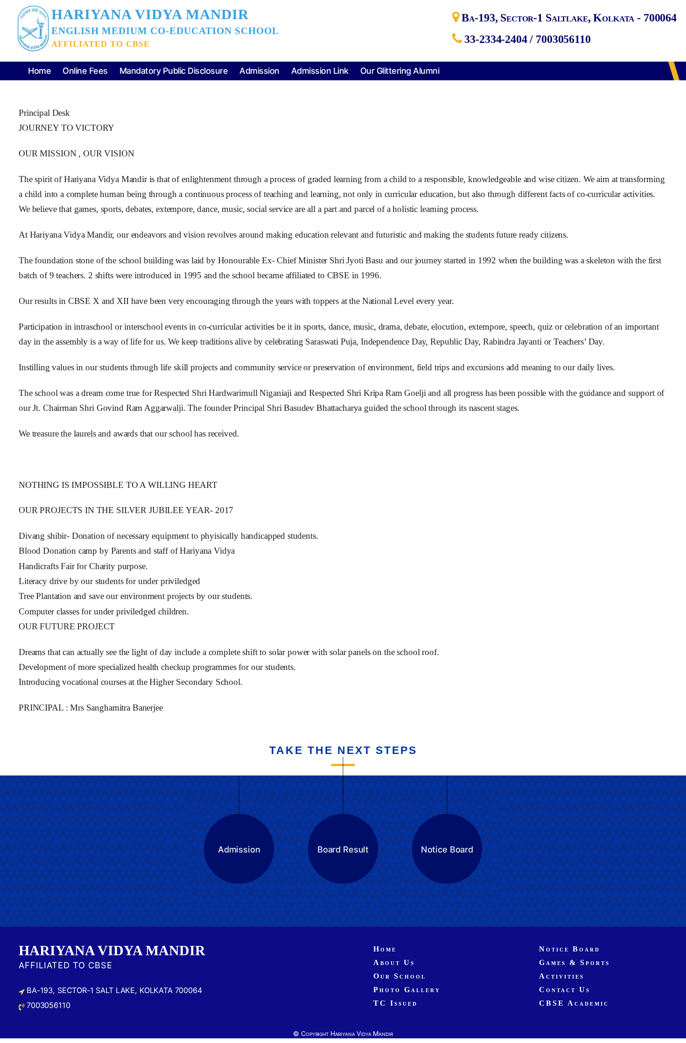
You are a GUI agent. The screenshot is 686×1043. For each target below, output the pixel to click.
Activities (561, 976)
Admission (259, 71)
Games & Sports (574, 962)
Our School (399, 976)
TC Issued (395, 1003)
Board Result (343, 849)
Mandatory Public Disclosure (173, 71)
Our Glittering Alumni (400, 71)
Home (39, 71)
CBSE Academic (574, 1003)
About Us (394, 962)
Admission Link (320, 71)
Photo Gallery (407, 990)
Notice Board (447, 849)
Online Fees (85, 71)
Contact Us (564, 990)
